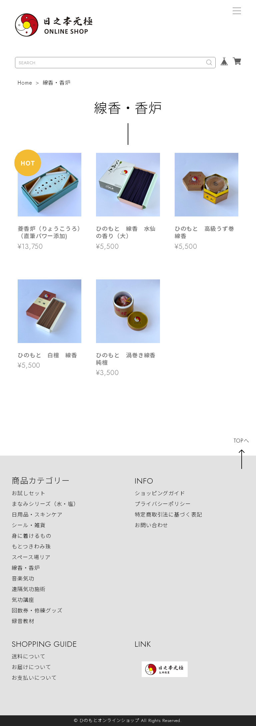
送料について (28, 656)
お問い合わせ (151, 525)
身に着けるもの (31, 536)
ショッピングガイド (160, 493)
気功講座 (23, 600)
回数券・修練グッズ (37, 610)
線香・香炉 (26, 568)
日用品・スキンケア (37, 515)
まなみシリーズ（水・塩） (45, 504)
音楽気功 (23, 578)
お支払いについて (34, 678)
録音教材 (23, 621)
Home (25, 83)
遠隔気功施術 (28, 589)
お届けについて (31, 667)
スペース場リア (31, 557)
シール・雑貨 (28, 525)
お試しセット (28, 493)
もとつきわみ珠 (31, 546)
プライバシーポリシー (163, 504)
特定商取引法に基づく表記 (168, 515)
